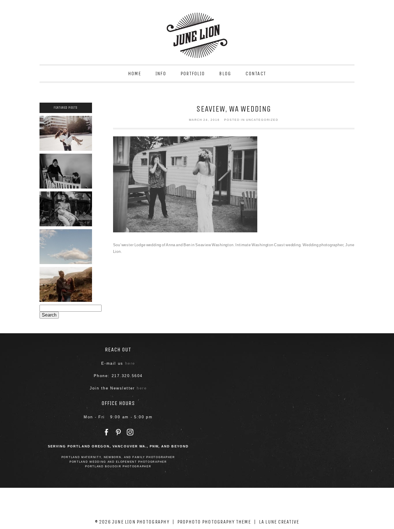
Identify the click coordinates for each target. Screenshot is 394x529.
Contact (255, 73)
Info (160, 73)
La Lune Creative (279, 522)
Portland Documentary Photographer (65, 169)
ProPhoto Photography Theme (214, 522)
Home (134, 73)
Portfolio (193, 73)
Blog (225, 73)
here (130, 363)
